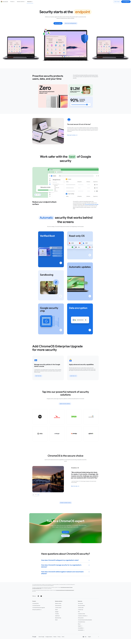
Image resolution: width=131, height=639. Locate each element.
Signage (56, 611)
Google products (48, 636)
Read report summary (72, 135)
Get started (80, 603)
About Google (41, 636)
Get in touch (117, 1)
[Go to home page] (34, 636)
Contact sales (80, 607)
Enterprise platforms (37, 609)
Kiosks (56, 609)
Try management (125, 1)
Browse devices (65, 535)
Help (85, 636)
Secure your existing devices (70, 23)
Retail (56, 619)
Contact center (58, 607)
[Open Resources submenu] (32, 1)
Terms (63, 636)
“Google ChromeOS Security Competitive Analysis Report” (65, 590)
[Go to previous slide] (35, 195)
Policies (54, 636)
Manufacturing (58, 617)
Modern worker (58, 603)
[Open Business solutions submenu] (24, 1)
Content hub (80, 609)
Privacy (59, 636)
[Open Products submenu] (14, 1)
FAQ (79, 611)
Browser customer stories (65, 502)
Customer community (83, 615)
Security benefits (81, 605)
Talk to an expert (58, 23)
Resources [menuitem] (29, 1)
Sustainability (83, 630)
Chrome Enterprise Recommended (85, 619)
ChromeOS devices (36, 605)
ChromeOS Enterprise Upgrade (91, 204)
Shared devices (58, 605)
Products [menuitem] (12, 1)
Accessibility (83, 628)
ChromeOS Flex (35, 603)
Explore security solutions (65, 403)
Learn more (73, 376)
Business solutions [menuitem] (20, 1)
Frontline (57, 613)
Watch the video (75, 486)
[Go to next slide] (40, 195)
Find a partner (81, 617)
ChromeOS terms (81, 621)
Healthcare (57, 615)
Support (83, 626)
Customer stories (81, 613)
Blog (83, 624)
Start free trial (38, 375)
